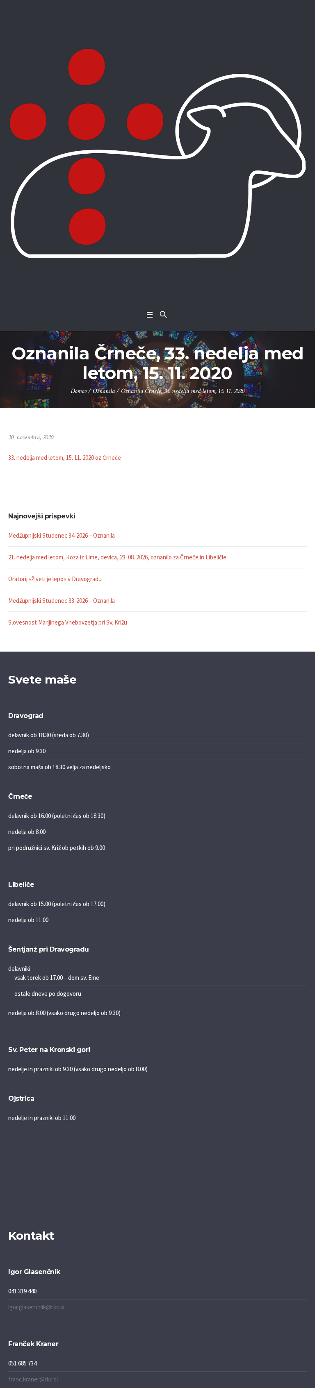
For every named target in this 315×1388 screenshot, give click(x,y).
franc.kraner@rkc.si (33, 1379)
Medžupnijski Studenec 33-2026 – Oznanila (61, 600)
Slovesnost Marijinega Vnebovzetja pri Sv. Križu (67, 622)
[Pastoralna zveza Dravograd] (157, 153)
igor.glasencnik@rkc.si (36, 1307)
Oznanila (104, 391)
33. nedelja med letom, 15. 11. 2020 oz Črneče (64, 457)
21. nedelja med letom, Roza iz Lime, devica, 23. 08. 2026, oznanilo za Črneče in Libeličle (117, 557)
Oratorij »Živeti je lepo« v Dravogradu (55, 579)
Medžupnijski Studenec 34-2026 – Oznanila (61, 535)
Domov (79, 391)
